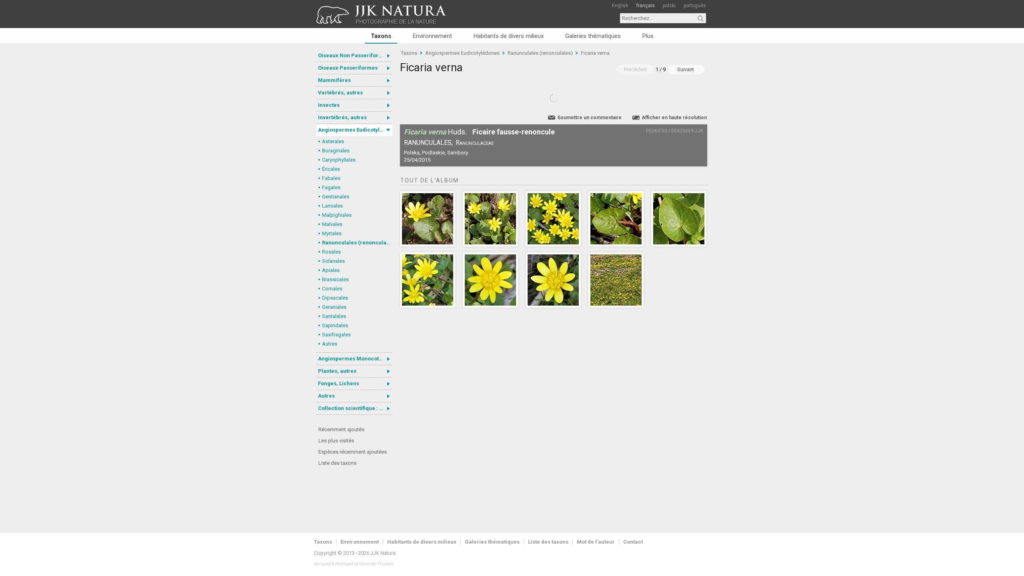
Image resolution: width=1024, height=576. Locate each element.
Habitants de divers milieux (509, 36)
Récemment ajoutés (341, 429)
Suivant (685, 69)
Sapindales (335, 325)
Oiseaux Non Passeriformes (353, 55)
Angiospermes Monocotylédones (355, 359)
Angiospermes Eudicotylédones (355, 130)
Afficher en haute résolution (674, 117)
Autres (329, 344)
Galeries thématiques (593, 36)
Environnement (432, 36)
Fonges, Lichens (338, 383)
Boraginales (336, 151)
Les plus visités (336, 441)
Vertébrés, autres (340, 93)
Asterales (333, 141)
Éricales (331, 169)
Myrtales (332, 233)
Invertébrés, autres (342, 117)
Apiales (331, 270)
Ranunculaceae (475, 142)
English (620, 5)
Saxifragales (336, 335)
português (695, 5)
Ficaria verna (595, 53)
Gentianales (335, 197)
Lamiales (332, 206)
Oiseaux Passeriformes (348, 68)
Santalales (334, 316)
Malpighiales (337, 215)
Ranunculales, (428, 142)
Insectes (329, 105)
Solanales (333, 261)
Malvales (332, 224)
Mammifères (334, 80)
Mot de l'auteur (596, 542)
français (645, 5)
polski (669, 5)
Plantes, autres (337, 371)
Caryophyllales (339, 160)
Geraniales (334, 307)
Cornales (332, 289)
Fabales (331, 178)
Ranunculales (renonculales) (357, 243)
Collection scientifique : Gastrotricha (355, 408)
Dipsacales (335, 298)
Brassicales (335, 279)
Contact (633, 542)
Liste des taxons (337, 463)
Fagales (331, 187)
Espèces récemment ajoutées (352, 452)
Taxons (381, 36)
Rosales (331, 252)
